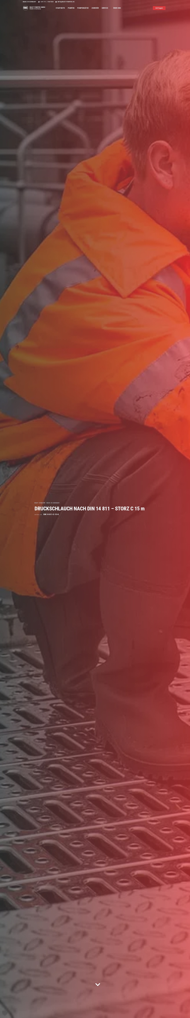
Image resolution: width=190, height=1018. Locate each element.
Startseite (60, 8)
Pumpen (71, 8)
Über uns (117, 8)
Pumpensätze (83, 8)
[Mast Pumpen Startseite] (25, 7)
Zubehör (95, 8)
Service (105, 8)
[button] (5, 1013)
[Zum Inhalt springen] (97, 984)
